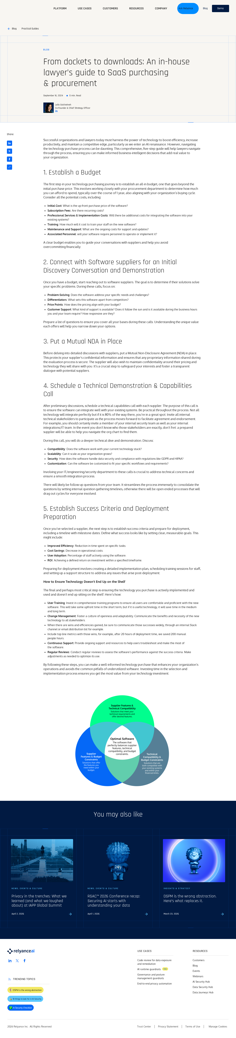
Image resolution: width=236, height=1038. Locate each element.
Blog (195, 965)
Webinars (198, 976)
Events (196, 970)
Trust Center (144, 1026)
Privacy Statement (168, 1026)
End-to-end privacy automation (154, 983)
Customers (199, 960)
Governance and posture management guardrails (151, 976)
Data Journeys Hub (203, 992)
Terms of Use (192, 1026)
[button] (188, 8)
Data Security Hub (203, 987)
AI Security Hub (201, 981)
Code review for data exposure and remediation (154, 962)
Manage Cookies (218, 1026)
